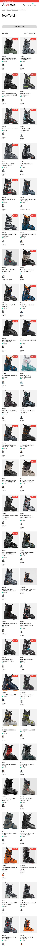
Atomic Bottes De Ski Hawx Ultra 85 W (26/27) (27, 834)
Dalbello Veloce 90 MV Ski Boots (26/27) (8, 305)
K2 (20, 338)
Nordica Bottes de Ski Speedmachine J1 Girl (25, 376)
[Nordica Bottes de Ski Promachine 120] (28, 81)
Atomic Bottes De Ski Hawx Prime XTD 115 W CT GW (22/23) (9, 554)
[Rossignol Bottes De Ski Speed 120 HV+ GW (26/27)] (28, 576)
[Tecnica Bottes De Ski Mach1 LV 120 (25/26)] (28, 292)
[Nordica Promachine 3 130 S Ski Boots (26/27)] (28, 890)
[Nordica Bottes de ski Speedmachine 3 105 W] (10, 647)
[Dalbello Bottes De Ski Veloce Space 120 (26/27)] (28, 786)
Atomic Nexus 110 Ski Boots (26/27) (9, 765)
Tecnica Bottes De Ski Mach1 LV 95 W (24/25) (10, 516)
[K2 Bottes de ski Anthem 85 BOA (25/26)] (28, 432)
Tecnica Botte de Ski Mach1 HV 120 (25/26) (9, 376)
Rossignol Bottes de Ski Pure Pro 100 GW (28, 868)
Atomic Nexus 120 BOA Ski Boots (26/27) (27, 765)
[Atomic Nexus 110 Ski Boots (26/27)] (10, 752)
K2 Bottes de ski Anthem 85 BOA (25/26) (27, 445)
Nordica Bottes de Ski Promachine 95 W (25, 129)
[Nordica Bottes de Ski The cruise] (10, 116)
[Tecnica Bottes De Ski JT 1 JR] (10, 682)
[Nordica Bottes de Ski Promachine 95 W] (28, 116)
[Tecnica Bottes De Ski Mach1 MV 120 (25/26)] (28, 222)
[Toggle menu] (35, 5)
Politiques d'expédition (7, 1)
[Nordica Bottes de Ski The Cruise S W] (28, 647)
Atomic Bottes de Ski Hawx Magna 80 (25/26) (9, 341)
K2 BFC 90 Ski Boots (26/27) (27, 730)
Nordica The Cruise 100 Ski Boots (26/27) (9, 938)
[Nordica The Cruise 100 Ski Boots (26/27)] (10, 924)
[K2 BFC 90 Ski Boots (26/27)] (28, 717)
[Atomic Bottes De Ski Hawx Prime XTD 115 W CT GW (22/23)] (10, 539)
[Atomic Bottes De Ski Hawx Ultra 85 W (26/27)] (28, 820)
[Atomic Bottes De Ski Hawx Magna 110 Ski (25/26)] (28, 257)
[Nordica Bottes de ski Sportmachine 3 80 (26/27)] (10, 576)
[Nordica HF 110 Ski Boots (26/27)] (28, 151)
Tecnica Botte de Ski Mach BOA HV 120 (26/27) (28, 200)
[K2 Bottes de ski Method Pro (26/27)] (10, 820)
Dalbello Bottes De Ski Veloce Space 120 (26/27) (27, 799)
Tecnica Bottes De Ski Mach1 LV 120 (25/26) (28, 305)
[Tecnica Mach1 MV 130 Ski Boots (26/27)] (28, 924)
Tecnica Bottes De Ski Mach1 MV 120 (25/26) (28, 235)
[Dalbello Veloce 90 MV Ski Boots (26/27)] (10, 292)
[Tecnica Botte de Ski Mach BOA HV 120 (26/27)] (28, 186)
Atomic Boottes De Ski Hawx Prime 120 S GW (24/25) (27, 481)
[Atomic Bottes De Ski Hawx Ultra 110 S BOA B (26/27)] (10, 467)
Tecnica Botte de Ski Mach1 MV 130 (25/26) (9, 868)
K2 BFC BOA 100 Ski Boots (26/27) (9, 730)
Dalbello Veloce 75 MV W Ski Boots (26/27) (9, 411)
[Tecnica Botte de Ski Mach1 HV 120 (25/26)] (10, 363)
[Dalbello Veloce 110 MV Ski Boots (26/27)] (28, 539)
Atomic (4, 56)
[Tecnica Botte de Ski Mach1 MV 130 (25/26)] (10, 855)
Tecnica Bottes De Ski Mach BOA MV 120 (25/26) (9, 445)
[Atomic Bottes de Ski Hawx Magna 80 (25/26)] (10, 327)
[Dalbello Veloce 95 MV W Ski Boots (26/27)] (28, 398)
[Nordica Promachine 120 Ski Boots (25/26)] (10, 222)
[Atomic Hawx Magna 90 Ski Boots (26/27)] (10, 786)
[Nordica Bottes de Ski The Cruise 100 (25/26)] (10, 151)
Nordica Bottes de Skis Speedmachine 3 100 (25, 59)
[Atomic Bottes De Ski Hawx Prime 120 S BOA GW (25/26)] (10, 45)
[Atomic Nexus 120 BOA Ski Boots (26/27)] (28, 752)
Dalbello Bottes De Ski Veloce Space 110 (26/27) (9, 270)
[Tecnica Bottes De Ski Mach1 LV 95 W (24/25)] (10, 503)
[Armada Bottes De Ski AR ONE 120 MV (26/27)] (10, 611)
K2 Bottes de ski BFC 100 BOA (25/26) (28, 341)
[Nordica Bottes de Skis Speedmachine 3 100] (28, 45)
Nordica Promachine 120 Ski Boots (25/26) (9, 235)
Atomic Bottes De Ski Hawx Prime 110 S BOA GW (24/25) (9, 94)
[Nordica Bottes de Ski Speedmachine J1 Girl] (28, 363)
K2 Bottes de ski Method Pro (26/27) (9, 834)
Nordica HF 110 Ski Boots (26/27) (26, 164)
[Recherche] (28, 5)
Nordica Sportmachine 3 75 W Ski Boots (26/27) (9, 903)
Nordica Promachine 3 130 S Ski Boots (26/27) (28, 903)
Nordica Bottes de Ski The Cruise (8, 200)
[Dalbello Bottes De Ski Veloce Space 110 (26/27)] (10, 257)
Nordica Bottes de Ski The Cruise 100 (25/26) (8, 164)
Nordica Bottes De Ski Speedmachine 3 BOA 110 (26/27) (26, 625)
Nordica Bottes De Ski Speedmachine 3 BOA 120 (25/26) (26, 517)
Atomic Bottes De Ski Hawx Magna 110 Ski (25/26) (27, 270)
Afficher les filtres (19, 27)
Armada (4, 621)
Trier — (26, 33)
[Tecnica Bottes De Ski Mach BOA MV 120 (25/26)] (10, 432)
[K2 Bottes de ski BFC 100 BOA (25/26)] (28, 327)
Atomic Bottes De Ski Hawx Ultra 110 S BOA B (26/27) (9, 481)
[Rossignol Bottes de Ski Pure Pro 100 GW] (28, 855)
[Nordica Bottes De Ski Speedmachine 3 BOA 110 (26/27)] (28, 611)
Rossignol (22, 587)
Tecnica (22, 197)
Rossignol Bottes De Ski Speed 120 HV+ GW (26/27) (27, 590)
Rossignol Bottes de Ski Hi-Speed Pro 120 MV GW (27, 695)
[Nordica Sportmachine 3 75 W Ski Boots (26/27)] (10, 890)
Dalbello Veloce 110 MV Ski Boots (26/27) (27, 553)
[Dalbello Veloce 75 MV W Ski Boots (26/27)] (10, 398)
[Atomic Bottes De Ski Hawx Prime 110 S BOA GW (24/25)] (10, 81)
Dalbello (4, 268)
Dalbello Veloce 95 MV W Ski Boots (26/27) (27, 411)
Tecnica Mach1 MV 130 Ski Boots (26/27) (26, 938)
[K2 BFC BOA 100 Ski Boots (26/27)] (10, 717)
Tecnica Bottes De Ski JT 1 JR (9, 695)
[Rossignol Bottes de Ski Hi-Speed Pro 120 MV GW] (28, 682)
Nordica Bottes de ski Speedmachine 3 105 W (8, 660)
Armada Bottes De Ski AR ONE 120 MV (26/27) (9, 624)
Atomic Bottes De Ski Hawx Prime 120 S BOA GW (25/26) (9, 59)
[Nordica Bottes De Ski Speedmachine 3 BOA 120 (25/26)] (28, 503)
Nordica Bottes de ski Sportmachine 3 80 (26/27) (9, 590)
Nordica (22, 56)
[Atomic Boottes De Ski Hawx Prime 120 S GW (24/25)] (28, 467)
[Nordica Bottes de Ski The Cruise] (10, 186)
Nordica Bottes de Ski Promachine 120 (25, 94)
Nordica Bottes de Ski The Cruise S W (26, 660)
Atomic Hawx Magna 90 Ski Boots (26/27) (9, 799)
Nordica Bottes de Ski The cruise (10, 129)
